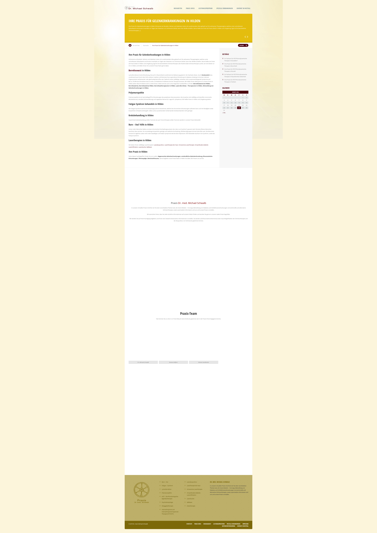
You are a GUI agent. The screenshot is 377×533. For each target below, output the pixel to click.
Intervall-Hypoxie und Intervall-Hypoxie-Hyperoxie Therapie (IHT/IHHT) (170, 512)
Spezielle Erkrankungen (224, 8)
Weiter (247, 37)
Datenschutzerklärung (228, 526)
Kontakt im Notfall (243, 8)
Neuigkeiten (178, 8)
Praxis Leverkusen (158, 231)
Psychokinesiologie (167, 502)
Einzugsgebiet (207, 524)
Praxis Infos (190, 8)
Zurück (245, 37)
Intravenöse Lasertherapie (186, 145)
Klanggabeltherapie (167, 506)
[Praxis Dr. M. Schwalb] (139, 8)
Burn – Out (165, 482)
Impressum (245, 524)
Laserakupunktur (159, 145)
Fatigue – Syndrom (167, 485)
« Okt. (224, 113)
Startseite (146, 45)
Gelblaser (149, 147)
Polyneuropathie (167, 493)
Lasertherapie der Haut (171, 145)
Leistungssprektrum (205, 8)
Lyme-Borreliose (166, 489)
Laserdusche (142, 147)
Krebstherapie (191, 506)
